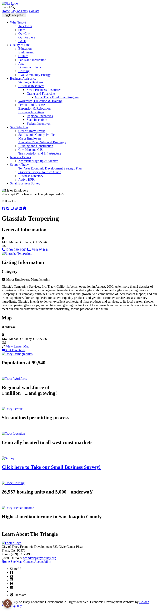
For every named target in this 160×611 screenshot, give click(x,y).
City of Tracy (19, 11)
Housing (24, 71)
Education (25, 48)
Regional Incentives (40, 116)
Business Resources (31, 86)
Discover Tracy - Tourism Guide (39, 172)
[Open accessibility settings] (7, 603)
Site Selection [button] (19, 127)
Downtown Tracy (30, 67)
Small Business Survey (25, 183)
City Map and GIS (30, 149)
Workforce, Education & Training (40, 101)
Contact (34, 11)
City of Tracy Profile (31, 131)
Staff (21, 30)
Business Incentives (31, 112)
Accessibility (42, 561)
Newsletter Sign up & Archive (38, 161)
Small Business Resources (44, 90)
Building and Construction (35, 146)
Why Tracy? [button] (18, 22)
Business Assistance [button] (23, 78)
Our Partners (26, 37)
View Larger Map (17, 346)
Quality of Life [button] (20, 45)
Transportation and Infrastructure (39, 153)
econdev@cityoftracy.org (39, 558)
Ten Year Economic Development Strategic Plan (50, 168)
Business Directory (30, 176)
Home (6, 11)
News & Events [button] (20, 157)
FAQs (22, 41)
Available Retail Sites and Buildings (42, 142)
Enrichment (26, 52)
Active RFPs (26, 179)
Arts (21, 63)
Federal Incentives (39, 123)
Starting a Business (30, 82)
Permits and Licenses (32, 104)
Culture (23, 56)
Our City (24, 33)
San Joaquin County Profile (36, 134)
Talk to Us (25, 26)
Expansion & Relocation (34, 108)
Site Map (16, 561)
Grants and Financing (41, 93)
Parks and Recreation (32, 60)
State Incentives (37, 119)
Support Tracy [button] (19, 164)
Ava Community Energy (34, 75)
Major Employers (29, 138)
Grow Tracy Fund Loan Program (57, 97)
